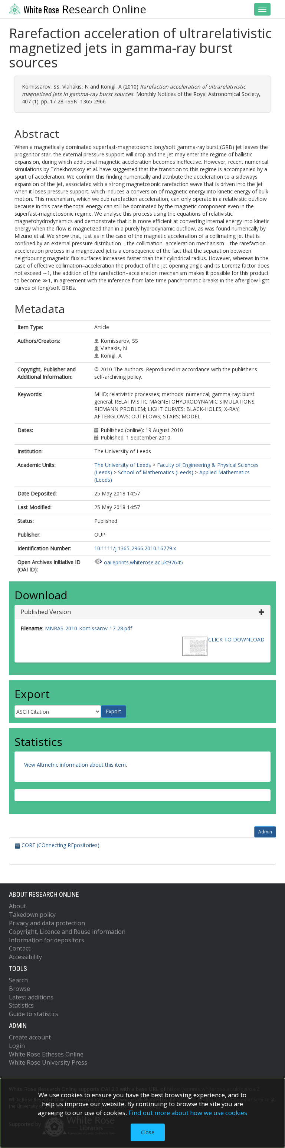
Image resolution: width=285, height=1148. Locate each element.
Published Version (45, 612)
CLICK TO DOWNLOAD (236, 639)
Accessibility (25, 957)
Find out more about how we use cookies (187, 1112)
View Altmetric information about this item (75, 764)
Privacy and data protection (47, 923)
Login (17, 1046)
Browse (19, 989)
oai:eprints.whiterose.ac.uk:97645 (143, 562)
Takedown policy (32, 914)
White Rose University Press (48, 1062)
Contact (19, 948)
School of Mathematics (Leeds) (155, 472)
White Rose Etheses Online (46, 1054)
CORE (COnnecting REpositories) (59, 845)
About (17, 906)
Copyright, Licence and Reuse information (67, 932)
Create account (30, 1037)
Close (147, 1132)
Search (18, 980)
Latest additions (31, 997)
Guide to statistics (33, 1014)
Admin (265, 832)
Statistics (21, 1005)
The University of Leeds (122, 464)
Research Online (84, 9)
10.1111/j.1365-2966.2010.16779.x (135, 548)
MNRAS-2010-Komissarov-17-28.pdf (88, 628)
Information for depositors (46, 940)
